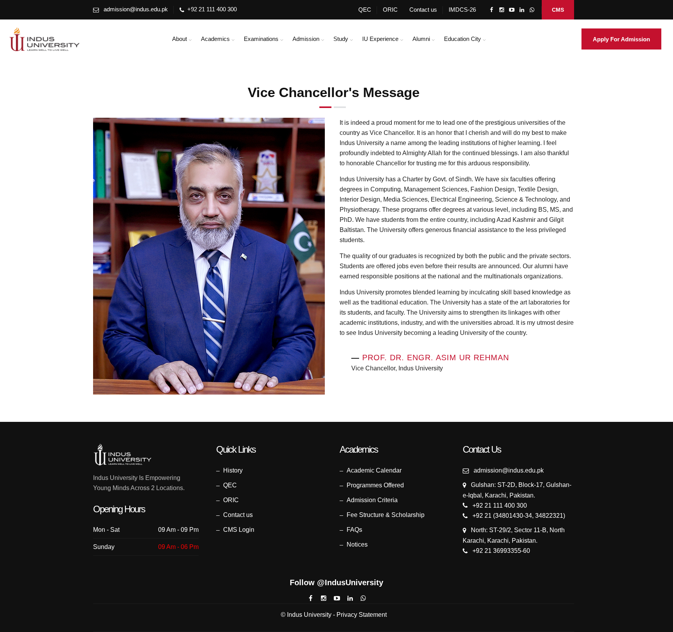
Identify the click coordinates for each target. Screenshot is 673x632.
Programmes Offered (375, 485)
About (179, 38)
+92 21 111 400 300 (212, 9)
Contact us (423, 9)
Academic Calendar (374, 470)
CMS (558, 10)
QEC (364, 9)
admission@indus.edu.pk (136, 9)
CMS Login (238, 529)
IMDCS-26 (462, 9)
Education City (462, 38)
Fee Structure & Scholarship (386, 515)
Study (340, 38)
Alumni (421, 38)
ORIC (390, 9)
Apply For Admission (621, 39)
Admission (305, 38)
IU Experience (380, 38)
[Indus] (44, 39)
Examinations (261, 38)
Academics (215, 38)
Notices (357, 544)
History (233, 470)
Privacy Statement (361, 614)
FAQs (354, 529)
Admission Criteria (372, 500)
